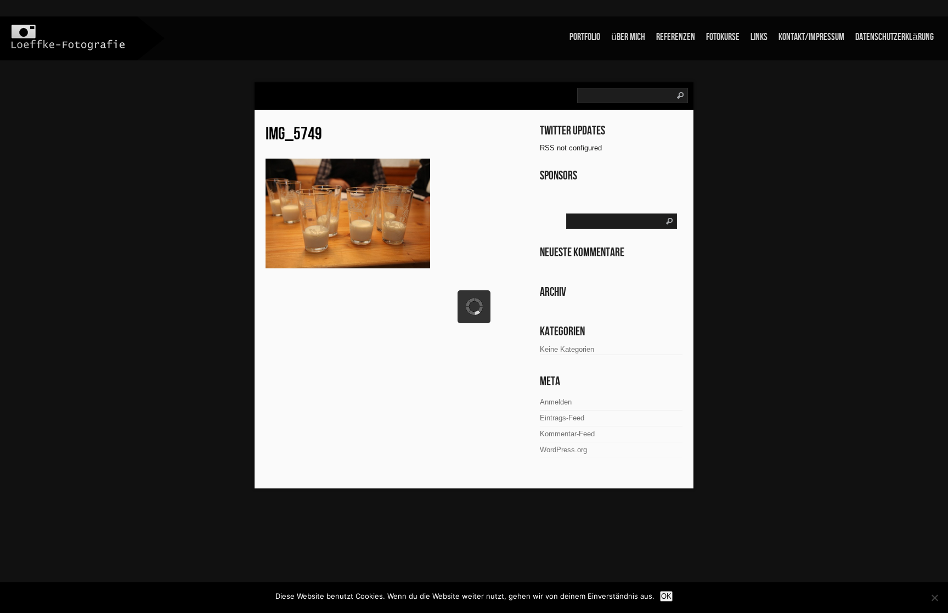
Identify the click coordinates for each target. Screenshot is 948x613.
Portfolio (584, 37)
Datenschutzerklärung (894, 37)
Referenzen (675, 37)
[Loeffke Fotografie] (68, 37)
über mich (628, 37)
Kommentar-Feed (567, 434)
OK (666, 596)
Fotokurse (723, 37)
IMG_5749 (294, 134)
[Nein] (934, 597)
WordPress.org (563, 450)
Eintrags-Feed (562, 418)
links (759, 37)
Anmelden (556, 402)
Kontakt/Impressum (811, 37)
